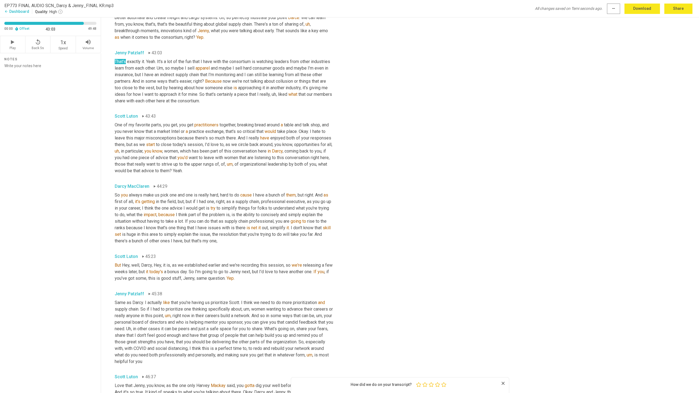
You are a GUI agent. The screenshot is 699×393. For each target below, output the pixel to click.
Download (642, 8)
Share (678, 8)
